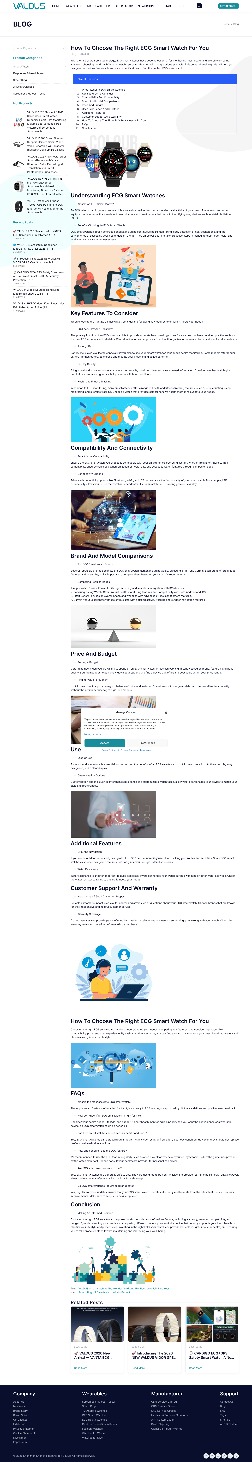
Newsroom (146, 6)
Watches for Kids (92, 1437)
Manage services (92, 734)
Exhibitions (20, 1424)
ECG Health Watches (94, 1419)
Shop (181, 6)
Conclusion (89, 128)
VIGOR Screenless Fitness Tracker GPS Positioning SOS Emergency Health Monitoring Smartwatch (45, 206)
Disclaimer (19, 1437)
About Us (18, 1401)
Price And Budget (92, 105)
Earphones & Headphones (29, 73)
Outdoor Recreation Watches (99, 1424)
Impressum (145, 750)
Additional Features (93, 112)
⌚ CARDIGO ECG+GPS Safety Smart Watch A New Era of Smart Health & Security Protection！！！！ (39, 276)
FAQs (85, 124)
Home (56, 6)
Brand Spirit (20, 1415)
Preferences (147, 743)
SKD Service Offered (163, 1410)
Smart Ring (20, 80)
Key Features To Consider (97, 93)
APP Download (229, 1424)
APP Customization (163, 1419)
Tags (223, 1415)
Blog (73, 54)
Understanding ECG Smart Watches (103, 89)
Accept (104, 743)
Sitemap (225, 1419)
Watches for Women (94, 1433)
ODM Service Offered (164, 1406)
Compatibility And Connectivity (100, 97)
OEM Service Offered (164, 1401)
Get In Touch (228, 6)
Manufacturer (98, 6)
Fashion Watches (92, 1428)
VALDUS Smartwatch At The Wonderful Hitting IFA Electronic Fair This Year (123, 1288)
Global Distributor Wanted (166, 1428)
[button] (166, 712)
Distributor (124, 6)
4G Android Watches (94, 1410)
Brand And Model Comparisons (101, 101)
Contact (166, 6)
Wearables (73, 6)
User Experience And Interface (100, 109)
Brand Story (20, 1410)
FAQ (222, 1410)
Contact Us (226, 1401)
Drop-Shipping (160, 1424)
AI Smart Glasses (23, 86)
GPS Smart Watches (94, 1415)
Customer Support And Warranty (102, 116)
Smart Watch (21, 66)
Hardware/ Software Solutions (169, 1415)
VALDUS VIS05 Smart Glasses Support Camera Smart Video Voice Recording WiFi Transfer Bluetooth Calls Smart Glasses (45, 144)
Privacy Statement (130, 750)
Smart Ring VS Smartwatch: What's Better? (104, 1292)
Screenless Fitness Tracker (29, 93)
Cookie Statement (110, 750)
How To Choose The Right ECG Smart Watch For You (140, 48)
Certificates (20, 1419)
